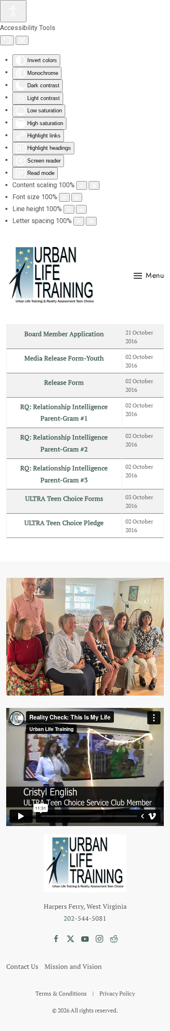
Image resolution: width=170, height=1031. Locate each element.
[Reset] (7, 40)
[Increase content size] (94, 185)
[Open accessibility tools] (13, 11)
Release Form (64, 382)
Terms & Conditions (61, 993)
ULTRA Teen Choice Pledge (64, 522)
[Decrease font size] (64, 197)
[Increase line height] (81, 209)
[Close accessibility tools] (22, 40)
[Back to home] (51, 276)
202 (69, 918)
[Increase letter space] (91, 221)
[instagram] (99, 938)
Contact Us (22, 966)
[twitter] (70, 938)
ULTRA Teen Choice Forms (64, 498)
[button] (149, 276)
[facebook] (56, 938)
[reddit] (114, 938)
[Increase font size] (76, 197)
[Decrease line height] (69, 209)
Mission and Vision (73, 966)
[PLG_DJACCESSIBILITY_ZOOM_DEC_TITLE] (81, 185)
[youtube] (85, 938)
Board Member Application (64, 333)
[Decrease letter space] (78, 221)
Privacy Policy (117, 993)
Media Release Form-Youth (64, 358)
